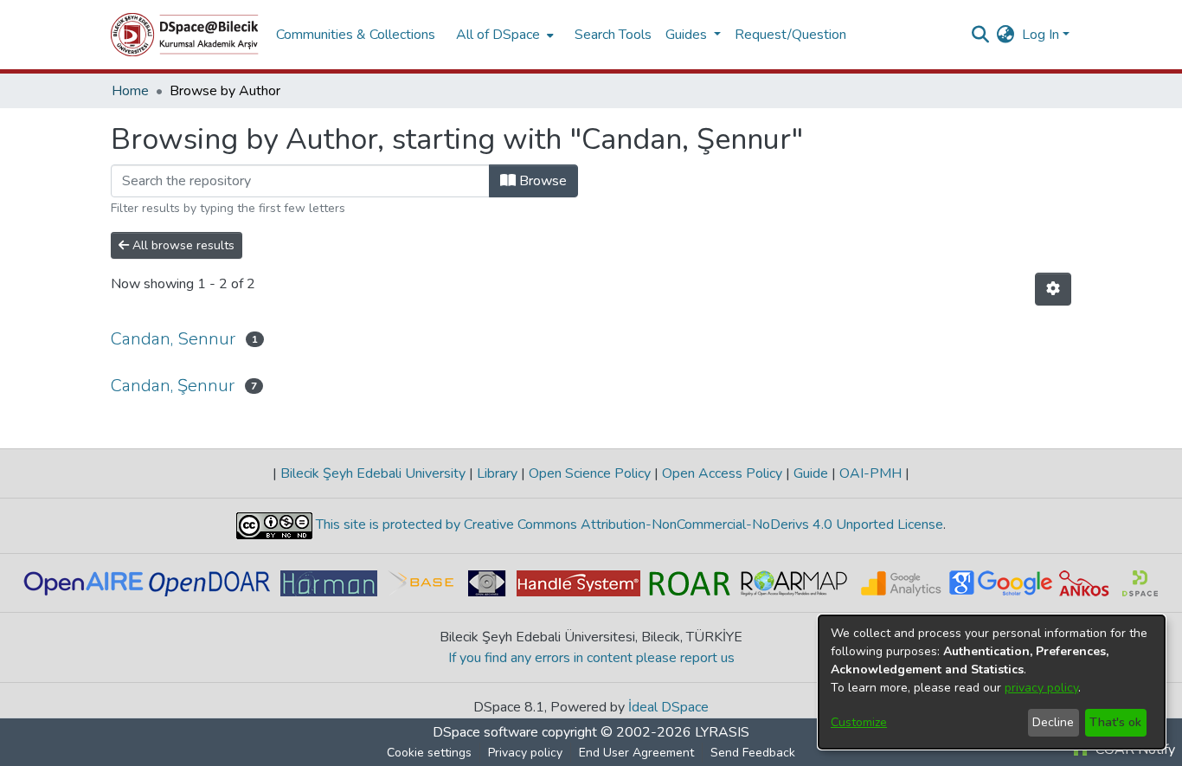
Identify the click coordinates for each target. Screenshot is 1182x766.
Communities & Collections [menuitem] (355, 34)
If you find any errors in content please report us (591, 657)
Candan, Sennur (173, 339)
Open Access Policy (722, 473)
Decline (1053, 722)
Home (130, 90)
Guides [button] (687, 34)
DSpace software (485, 732)
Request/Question (790, 34)
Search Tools (613, 34)
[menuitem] (503, 34)
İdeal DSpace (668, 707)
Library (497, 473)
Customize (859, 722)
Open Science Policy (589, 473)
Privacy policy (525, 752)
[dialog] (992, 682)
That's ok (1115, 722)
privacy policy (1041, 687)
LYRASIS (722, 732)
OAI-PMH (870, 473)
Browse (541, 180)
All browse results (181, 245)
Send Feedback (752, 752)
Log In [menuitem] (1040, 34)
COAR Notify (1133, 749)
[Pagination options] (1053, 289)
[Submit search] (981, 34)
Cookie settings (429, 752)
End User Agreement (636, 752)
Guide (811, 473)
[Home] (185, 34)
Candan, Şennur (172, 385)
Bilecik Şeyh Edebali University (373, 473)
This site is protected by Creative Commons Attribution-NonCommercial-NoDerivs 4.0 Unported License (627, 524)
